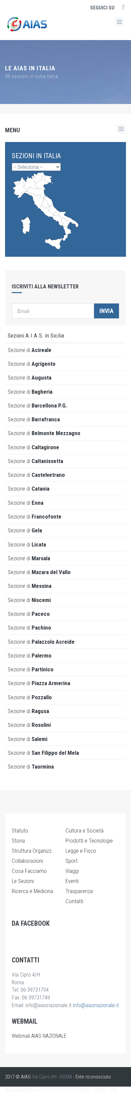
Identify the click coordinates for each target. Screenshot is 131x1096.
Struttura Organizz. (32, 850)
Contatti (74, 901)
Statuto (20, 830)
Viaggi (72, 871)
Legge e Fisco (81, 850)
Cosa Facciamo (29, 871)
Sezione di (29, 350)
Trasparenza (79, 891)
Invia (106, 310)
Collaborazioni (27, 860)
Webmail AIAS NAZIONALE (39, 1036)
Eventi (72, 881)
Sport (72, 860)
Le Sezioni (23, 881)
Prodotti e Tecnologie (89, 840)
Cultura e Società (84, 830)
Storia (18, 840)
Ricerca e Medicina (32, 891)
